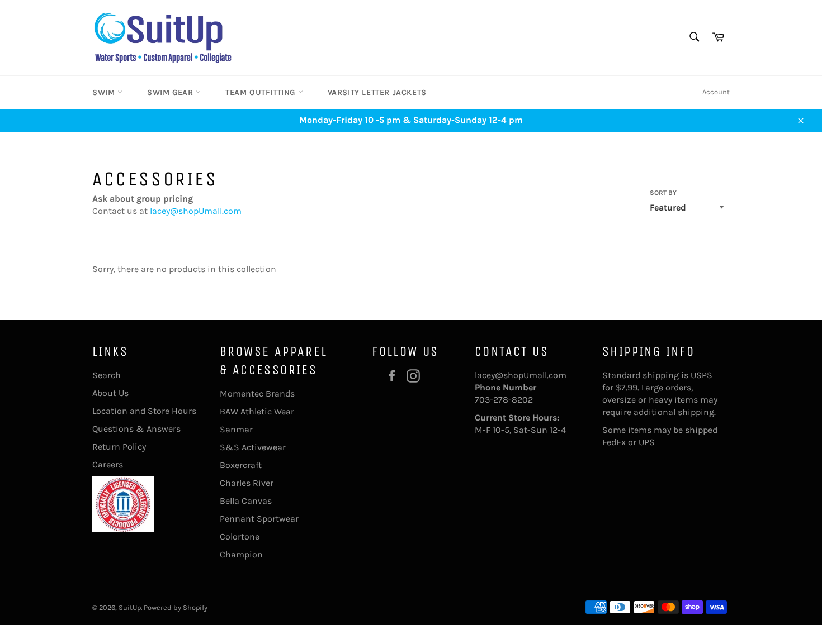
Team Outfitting (261, 92)
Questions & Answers (136, 428)
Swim (104, 92)
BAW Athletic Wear (257, 411)
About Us (110, 393)
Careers (107, 464)
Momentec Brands (257, 393)
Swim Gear (171, 92)
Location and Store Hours (144, 410)
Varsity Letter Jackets (377, 92)
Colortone (239, 536)
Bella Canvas (246, 500)
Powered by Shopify (175, 607)
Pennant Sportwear (259, 518)
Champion (241, 554)
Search (106, 375)
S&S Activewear (253, 447)
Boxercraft (241, 465)
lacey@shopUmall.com (196, 211)
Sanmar (236, 429)
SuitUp (130, 607)
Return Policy (119, 446)
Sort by (663, 193)
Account (716, 92)
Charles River (246, 483)
